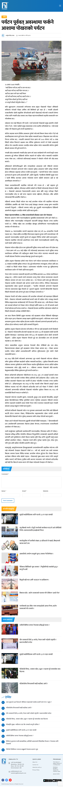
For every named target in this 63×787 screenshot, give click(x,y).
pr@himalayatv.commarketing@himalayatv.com (18, 772)
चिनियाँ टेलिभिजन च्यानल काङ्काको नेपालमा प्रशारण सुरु (22, 749)
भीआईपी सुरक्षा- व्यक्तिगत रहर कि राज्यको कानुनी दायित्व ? (23, 724)
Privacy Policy (35, 770)
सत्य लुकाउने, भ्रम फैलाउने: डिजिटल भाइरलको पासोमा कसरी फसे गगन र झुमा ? (29, 702)
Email (24, 491)
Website (45, 491)
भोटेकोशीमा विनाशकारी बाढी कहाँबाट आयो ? (19, 707)
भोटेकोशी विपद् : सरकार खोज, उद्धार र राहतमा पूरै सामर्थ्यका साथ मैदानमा (27, 719)
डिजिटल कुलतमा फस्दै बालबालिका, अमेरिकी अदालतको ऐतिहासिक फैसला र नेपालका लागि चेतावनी (32, 742)
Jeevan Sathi (56, 774)
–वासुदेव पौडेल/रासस (9, 35)
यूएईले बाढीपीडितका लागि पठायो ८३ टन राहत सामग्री (21, 730)
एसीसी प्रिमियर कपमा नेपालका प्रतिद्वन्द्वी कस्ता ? (19, 735)
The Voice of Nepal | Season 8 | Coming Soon (57, 763)
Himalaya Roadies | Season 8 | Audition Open (56, 769)
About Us (34, 762)
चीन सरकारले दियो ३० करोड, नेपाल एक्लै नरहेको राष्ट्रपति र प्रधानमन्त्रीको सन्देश (28, 713)
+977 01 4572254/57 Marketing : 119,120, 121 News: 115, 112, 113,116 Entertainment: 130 (17, 765)
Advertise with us (36, 767)
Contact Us (35, 764)
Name (4, 491)
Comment (5, 474)
